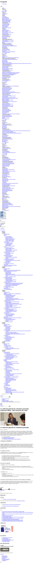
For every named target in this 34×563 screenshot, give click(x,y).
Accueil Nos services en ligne (6, 187)
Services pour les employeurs (6, 109)
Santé (3, 15)
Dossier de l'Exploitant (7, 288)
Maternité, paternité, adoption (6, 20)
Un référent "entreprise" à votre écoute (7, 106)
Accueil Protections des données (6, 203)
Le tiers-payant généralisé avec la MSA (7, 131)
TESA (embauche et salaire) (6, 90)
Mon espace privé (4, 48)
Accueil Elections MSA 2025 (6, 158)
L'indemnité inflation (5, 96)
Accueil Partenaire (4, 122)
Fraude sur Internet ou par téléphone (11, 389)
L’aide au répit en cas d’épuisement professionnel (12, 284)
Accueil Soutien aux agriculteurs (6, 71)
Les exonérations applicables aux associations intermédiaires (10, 519)
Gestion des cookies (5, 205)
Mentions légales (4, 555)
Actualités (3, 14)
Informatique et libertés (5, 207)
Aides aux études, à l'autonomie (6, 27)
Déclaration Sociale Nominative (6, 89)
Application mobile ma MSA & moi (7, 190)
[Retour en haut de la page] (1, 562)
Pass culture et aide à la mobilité (6, 34)
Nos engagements (4, 175)
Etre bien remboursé (5, 17)
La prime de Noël (4, 38)
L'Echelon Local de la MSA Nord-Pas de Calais (9, 152)
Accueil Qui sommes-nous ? (6, 174)
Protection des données (5, 559)
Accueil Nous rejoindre (5, 194)
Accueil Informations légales (6, 197)
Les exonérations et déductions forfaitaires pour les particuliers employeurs (12, 520)
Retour (5, 83)
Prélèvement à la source (9, 297)
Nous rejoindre (6, 383)
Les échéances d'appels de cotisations (11, 281)
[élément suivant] (1, 509)
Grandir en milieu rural (5, 171)
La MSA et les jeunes (9, 370)
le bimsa (1, 554)
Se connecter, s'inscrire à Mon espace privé (8, 188)
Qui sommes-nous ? (5, 173)
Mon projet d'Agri (4, 60)
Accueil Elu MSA (4, 145)
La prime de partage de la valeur (6, 516)
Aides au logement (8, 245)
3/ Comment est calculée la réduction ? (8, 438)
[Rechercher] (11, 394)
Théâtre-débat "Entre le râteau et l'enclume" (8, 169)
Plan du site (3, 558)
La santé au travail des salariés (10, 241)
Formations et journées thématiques (7, 116)
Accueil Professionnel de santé (6, 129)
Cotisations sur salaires (5, 94)
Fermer (4, 267)
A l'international (4, 182)
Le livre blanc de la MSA (7, 359)
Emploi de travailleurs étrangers (6, 93)
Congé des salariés (4, 107)
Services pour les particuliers (10, 263)
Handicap (3, 42)
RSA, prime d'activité (7, 252)
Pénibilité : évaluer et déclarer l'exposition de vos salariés (10, 98)
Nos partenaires (4, 126)
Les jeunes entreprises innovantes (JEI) (7, 515)
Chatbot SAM (8, 382)
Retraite (3, 28)
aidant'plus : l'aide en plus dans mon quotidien (8, 51)
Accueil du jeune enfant (5, 25)
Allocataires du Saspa (5, 33)
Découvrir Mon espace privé (10, 378)
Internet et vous (4, 192)
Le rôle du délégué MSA (5, 160)
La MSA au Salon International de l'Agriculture (12, 363)
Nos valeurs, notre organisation (6, 176)
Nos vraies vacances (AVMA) (10, 374)
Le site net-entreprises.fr (5, 112)
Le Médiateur (4, 560)
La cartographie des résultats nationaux (11, 355)
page (2, 490)
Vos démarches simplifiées (9, 375)
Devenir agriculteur (8, 272)
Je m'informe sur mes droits (6, 52)
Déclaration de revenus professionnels (7, 68)
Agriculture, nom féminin (5, 165)
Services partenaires (5, 191)
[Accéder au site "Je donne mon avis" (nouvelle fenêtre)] (7, 532)
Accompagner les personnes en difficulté (7, 41)
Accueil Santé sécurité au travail (6, 76)
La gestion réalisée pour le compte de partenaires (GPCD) (10, 183)
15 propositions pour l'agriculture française (8, 163)
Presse (5, 386)
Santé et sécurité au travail (6, 114)
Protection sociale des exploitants (6, 62)
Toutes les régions (4, 557)
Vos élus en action (4, 153)
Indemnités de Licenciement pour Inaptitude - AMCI (9, 101)
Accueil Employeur (5, 84)
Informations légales (5, 196)
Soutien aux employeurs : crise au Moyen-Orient (12, 301)
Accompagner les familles (5, 24)
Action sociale (4, 181)
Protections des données (5, 202)
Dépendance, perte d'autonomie (6, 43)
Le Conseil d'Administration (6, 151)
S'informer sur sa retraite (5, 30)
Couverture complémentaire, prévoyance (7, 105)
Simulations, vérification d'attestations (7, 189)
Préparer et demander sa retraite (10, 248)
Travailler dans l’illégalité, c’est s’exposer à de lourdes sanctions (11, 92)
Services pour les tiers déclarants (6, 110)
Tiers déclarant (4, 134)
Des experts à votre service (6, 117)
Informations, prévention (5, 118)
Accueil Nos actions (5, 178)
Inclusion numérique (8, 256)
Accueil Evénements (5, 168)
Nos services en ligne (5, 186)
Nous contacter (4, 50)
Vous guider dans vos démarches (6, 44)
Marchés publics (4, 198)
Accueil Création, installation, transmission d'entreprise (9, 59)
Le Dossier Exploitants (5, 80)
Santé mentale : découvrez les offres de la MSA (8, 179)
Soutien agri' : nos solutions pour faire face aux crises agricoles (11, 72)
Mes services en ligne (5, 140)
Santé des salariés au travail (6, 104)
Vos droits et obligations (5, 69)
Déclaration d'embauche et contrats (7, 88)
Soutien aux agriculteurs (5, 70)
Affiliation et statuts (5, 61)
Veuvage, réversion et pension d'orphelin (7, 32)
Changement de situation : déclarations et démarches (9, 45)
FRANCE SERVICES (5, 142)
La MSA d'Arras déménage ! (6, 172)
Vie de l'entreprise (4, 102)
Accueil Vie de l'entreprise (5, 103)
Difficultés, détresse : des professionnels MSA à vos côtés (10, 73)
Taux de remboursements (9, 237)
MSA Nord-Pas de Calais (5, 398)
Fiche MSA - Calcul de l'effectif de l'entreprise (9, 499)
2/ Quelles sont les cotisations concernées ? (9, 437)
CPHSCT (7, 320)
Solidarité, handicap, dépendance (6, 39)
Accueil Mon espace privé (5, 49)
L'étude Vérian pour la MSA (6, 164)
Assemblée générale (5, 170)
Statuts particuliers (4, 47)
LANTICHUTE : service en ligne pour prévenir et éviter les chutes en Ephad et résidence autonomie (16, 130)
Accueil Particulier (4, 13)
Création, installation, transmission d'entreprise (8, 58)
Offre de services (4, 125)
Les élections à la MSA (5, 147)
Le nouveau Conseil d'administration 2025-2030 (9, 159)
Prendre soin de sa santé (5, 18)
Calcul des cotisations (5, 67)
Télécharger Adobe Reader (21, 500)
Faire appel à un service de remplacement (8, 74)
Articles (3, 195)
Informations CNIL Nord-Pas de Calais (7, 204)
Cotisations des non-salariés (8, 277)
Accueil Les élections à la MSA (6, 148)
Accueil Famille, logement (5, 23)
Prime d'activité (4, 37)
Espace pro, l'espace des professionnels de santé (8, 132)
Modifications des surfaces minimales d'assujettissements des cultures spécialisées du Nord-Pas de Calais (16, 63)
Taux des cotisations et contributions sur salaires (8, 97)
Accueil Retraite (4, 29)
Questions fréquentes (5, 201)
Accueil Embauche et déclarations (7, 87)
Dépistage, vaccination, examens (6, 19)
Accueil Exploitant (7, 268)
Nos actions (4, 177)
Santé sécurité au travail (5, 75)
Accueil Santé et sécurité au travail (7, 115)
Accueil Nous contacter (5, 200)
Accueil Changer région (5, 210)
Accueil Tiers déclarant (5, 135)
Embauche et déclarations (7, 294)
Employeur (3, 399)
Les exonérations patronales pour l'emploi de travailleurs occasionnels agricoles (13, 511)
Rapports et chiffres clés (9, 367)
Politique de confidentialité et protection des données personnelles (11, 206)
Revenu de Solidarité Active (6, 36)
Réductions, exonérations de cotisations (11, 305)
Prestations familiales (9, 244)
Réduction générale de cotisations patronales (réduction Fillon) (11, 504)
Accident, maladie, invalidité (6, 21)
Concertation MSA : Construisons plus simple (8, 185)
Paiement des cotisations (5, 66)
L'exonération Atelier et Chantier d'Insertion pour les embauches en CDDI (12, 518)
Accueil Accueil (4, 10)
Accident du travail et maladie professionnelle (8, 91)
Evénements (4, 167)
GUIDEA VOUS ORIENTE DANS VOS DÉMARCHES (10, 57)
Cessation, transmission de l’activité (7, 64)
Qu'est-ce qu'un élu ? (5, 149)
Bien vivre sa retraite (5, 31)
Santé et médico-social (9, 371)
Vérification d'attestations (5, 111)
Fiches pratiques (4, 46)
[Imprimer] (1, 404)
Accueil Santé (4, 16)
